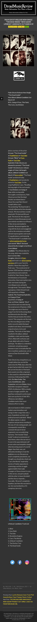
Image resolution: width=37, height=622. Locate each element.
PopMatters (14, 155)
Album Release (13, 27)
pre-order (18, 175)
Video (27, 27)
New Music (21, 27)
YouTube (24, 155)
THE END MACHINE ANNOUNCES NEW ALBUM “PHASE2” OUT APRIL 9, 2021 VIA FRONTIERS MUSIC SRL (18, 602)
